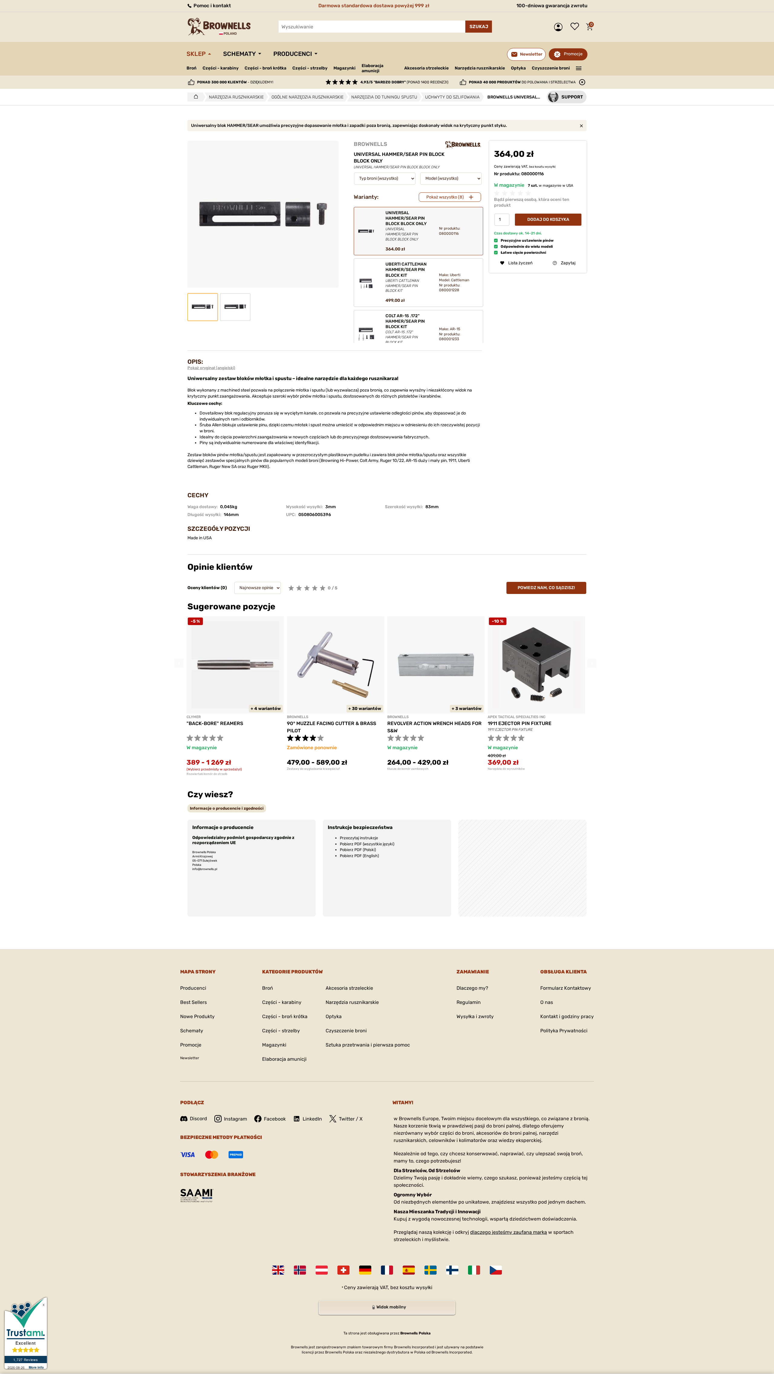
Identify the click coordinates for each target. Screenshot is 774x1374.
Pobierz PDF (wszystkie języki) (367, 844)
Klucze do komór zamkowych (407, 769)
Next (592, 663)
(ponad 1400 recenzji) (404, 82)
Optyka (518, 68)
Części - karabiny (221, 68)
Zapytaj (568, 263)
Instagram (235, 1119)
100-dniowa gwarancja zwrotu (551, 5)
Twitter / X (351, 1119)
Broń (192, 68)
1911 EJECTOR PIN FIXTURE (519, 723)
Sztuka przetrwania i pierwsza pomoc (368, 1045)
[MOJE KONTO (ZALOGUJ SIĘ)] (560, 27)
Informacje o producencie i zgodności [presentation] (227, 808)
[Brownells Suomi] (452, 1270)
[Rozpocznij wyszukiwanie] (478, 27)
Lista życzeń (576, 26)
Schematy (239, 53)
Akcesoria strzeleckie (426, 68)
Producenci (292, 53)
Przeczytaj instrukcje (359, 838)
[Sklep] (194, 97)
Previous (179, 663)
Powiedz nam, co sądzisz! (546, 587)
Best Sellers (193, 1002)
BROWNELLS (370, 144)
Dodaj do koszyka (548, 219)
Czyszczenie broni (551, 68)
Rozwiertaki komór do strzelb (207, 774)
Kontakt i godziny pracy (567, 1016)
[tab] (226, 808)
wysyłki (550, 167)
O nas (546, 1002)
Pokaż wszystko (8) (445, 197)
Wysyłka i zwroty (475, 1016)
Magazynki (344, 68)
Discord (198, 1118)
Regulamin (469, 1002)
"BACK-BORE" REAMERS (215, 723)
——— (578, 67)
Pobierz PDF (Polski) (358, 849)
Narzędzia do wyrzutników (506, 769)
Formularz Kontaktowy (565, 988)
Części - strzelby (309, 68)
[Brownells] (463, 145)
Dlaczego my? (472, 988)
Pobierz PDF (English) (359, 855)
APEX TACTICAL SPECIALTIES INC (516, 717)
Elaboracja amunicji (372, 68)
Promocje (573, 53)
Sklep (196, 53)
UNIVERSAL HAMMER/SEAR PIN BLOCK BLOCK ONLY (406, 225)
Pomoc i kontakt (211, 5)
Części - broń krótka (265, 68)
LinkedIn (312, 1119)
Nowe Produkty (197, 1016)
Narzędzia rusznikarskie (480, 68)
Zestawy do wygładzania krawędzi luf (313, 769)
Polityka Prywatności (563, 1031)
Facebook (275, 1119)
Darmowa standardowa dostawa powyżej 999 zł (373, 5)
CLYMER (194, 717)
